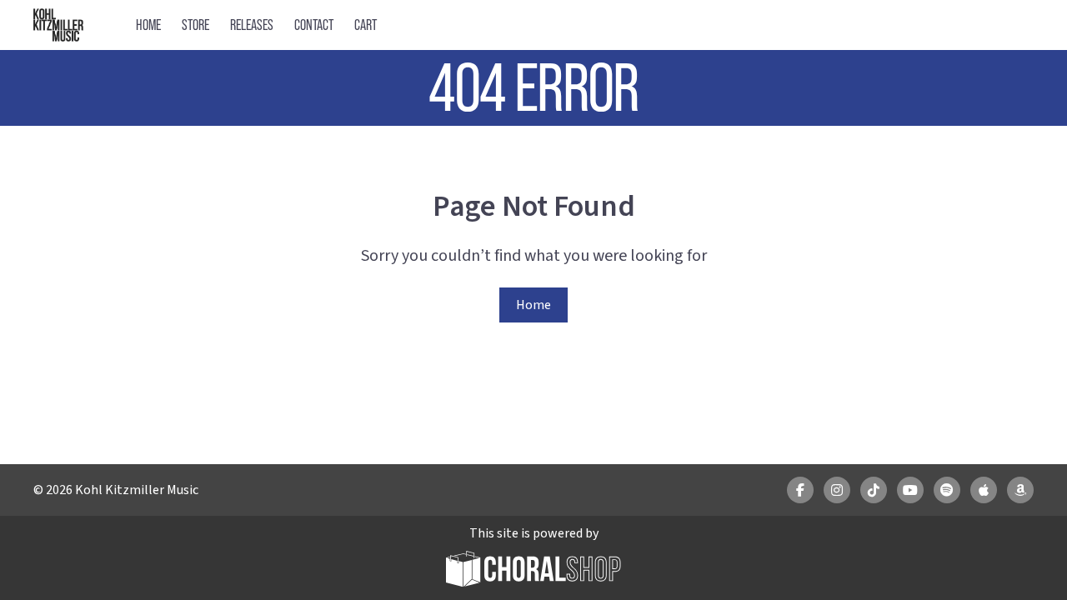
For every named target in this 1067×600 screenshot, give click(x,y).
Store (195, 24)
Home (148, 24)
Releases (251, 24)
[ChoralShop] (533, 571)
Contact (313, 24)
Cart (365, 24)
